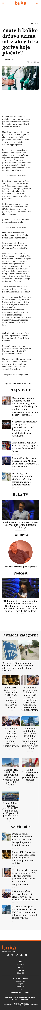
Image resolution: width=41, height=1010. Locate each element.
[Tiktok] (16, 962)
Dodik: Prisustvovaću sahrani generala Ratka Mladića (30, 780)
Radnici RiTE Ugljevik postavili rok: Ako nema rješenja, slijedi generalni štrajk (11, 783)
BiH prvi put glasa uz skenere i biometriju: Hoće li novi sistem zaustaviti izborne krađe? (11, 741)
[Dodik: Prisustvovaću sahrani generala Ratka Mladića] (30, 768)
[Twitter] (12, 962)
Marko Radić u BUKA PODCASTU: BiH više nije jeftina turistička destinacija (20, 527)
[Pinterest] (7, 104)
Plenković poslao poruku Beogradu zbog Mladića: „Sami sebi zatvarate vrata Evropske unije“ (25, 464)
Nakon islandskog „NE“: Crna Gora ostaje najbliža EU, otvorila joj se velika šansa (25, 448)
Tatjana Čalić (8, 59)
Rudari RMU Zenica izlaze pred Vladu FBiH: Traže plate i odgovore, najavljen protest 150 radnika (11, 701)
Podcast (20, 575)
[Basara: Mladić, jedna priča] (20, 554)
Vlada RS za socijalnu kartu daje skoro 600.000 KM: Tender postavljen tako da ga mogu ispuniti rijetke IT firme (30, 742)
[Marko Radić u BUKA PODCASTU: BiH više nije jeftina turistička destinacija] (20, 511)
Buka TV (20, 496)
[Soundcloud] (21, 962)
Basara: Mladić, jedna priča (20, 568)
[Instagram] (7, 962)
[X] (7, 99)
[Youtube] (26, 962)
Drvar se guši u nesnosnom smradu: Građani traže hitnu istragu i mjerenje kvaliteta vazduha (22, 481)
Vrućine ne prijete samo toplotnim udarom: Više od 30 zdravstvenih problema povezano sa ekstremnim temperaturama (30, 702)
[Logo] (20, 3)
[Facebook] (7, 94)
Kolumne (20, 537)
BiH (4, 20)
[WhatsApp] (7, 110)
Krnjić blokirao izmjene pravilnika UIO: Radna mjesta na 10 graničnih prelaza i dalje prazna (11, 816)
